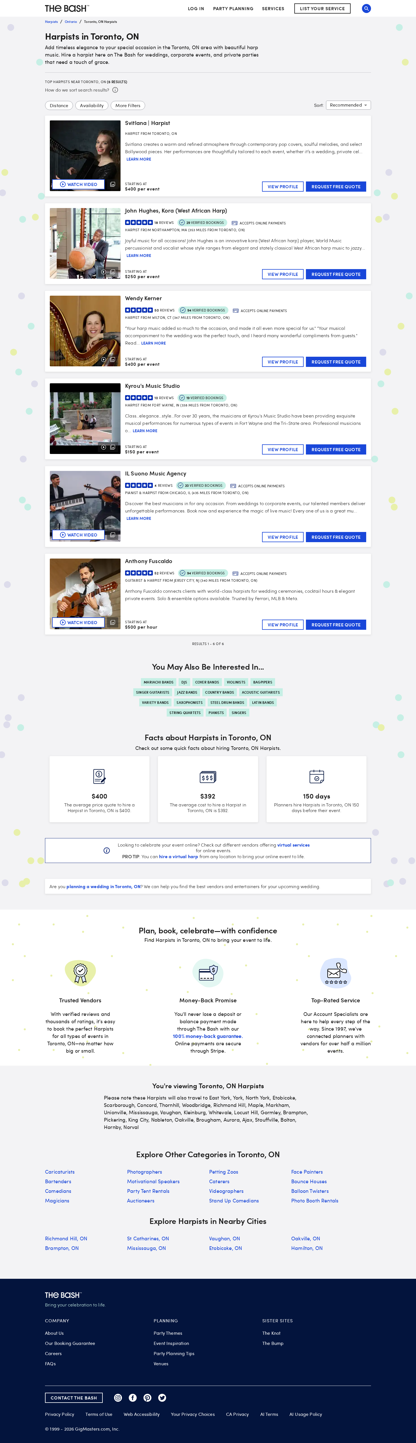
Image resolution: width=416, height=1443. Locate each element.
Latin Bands (263, 702)
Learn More (138, 159)
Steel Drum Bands (227, 702)
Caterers (219, 1181)
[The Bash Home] (67, 8)
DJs (184, 682)
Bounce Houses (309, 1181)
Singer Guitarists (152, 692)
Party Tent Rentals (148, 1190)
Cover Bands (207, 682)
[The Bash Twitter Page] (162, 1398)
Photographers (144, 1171)
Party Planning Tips (174, 1353)
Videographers (226, 1190)
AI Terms (269, 1414)
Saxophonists (189, 702)
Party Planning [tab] (233, 8)
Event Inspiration (171, 1343)
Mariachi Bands (158, 682)
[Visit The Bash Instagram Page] (118, 1398)
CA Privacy (237, 1414)
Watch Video (82, 184)
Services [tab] (273, 8)
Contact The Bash (74, 1397)
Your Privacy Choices (193, 1414)
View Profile (283, 186)
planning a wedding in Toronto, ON (104, 886)
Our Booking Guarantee (70, 1343)
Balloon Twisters (310, 1190)
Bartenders (58, 1181)
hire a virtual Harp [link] (178, 856)
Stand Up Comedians (234, 1200)
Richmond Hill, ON (66, 1238)
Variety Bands (155, 702)
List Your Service (322, 8)
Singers (239, 712)
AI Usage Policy (306, 1414)
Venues (161, 1363)
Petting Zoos (223, 1171)
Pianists (216, 712)
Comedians (58, 1190)
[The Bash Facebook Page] (133, 1398)
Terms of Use (98, 1414)
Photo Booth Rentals (314, 1200)
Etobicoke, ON (225, 1248)
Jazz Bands (187, 692)
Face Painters (307, 1171)
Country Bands (219, 692)
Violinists (236, 682)
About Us (54, 1333)
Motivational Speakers (153, 1181)
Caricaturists (60, 1171)
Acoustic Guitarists (261, 692)
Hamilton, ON (307, 1248)
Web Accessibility (142, 1414)
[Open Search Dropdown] (366, 8)
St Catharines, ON (148, 1238)
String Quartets (185, 712)
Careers (53, 1353)
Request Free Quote (336, 186)
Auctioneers (141, 1200)
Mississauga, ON (146, 1248)
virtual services (293, 844)
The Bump (273, 1343)
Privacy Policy (59, 1414)
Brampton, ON (62, 1248)
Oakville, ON (305, 1238)
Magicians (57, 1200)
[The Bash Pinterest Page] (147, 1398)
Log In (196, 8)
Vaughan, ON (224, 1238)
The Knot (271, 1333)
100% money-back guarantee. (208, 1035)
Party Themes (168, 1333)
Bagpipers (262, 682)
